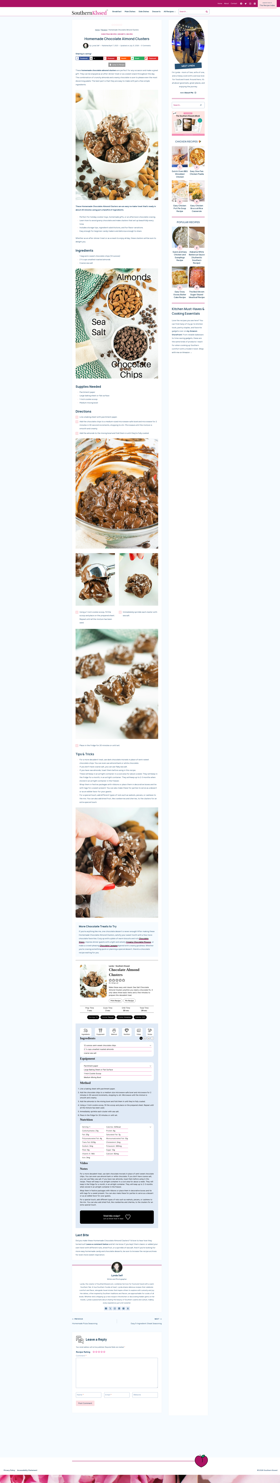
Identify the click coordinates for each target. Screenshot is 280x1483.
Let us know (108, 1218)
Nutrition (127, 1034)
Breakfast (117, 11)
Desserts (156, 11)
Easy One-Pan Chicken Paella (197, 172)
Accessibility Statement (27, 1470)
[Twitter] (246, 4)
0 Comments (146, 46)
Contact (234, 3)
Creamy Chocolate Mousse (138, 942)
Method (114, 1034)
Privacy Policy (9, 1470)
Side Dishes (144, 11)
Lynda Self (96, 46)
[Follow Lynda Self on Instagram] (115, 1308)
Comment (81, 1355)
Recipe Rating (83, 1352)
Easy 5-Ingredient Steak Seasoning (146, 1321)
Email (108, 1395)
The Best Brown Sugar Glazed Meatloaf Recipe (197, 294)
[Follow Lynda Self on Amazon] (128, 1308)
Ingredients (86, 1034)
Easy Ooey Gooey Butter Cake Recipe (179, 294)
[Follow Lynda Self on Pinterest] (123, 1308)
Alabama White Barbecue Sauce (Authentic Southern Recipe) (197, 257)
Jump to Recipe (118, 65)
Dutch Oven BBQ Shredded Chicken (180, 174)
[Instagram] (250, 4)
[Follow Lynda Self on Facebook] (106, 1308)
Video (139, 1034)
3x (149, 1038)
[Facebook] (241, 4)
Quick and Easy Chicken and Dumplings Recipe (180, 256)
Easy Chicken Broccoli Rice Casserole (196, 208)
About (226, 3)
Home (220, 3)
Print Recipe (116, 1001)
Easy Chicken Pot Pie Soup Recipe (179, 208)
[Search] (201, 105)
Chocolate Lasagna (108, 945)
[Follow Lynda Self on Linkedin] (119, 1308)
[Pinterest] (255, 4)
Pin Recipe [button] (129, 1001)
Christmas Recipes (109, 34)
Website (137, 1395)
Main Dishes (130, 11)
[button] (112, 25)
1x (141, 1038)
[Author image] (85, 45)
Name (80, 1395)
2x (145, 1038)
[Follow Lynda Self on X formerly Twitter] (110, 1308)
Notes (150, 1034)
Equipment (100, 1034)
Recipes (130, 34)
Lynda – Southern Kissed (119, 966)
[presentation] (180, 156)
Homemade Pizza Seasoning (84, 1321)
